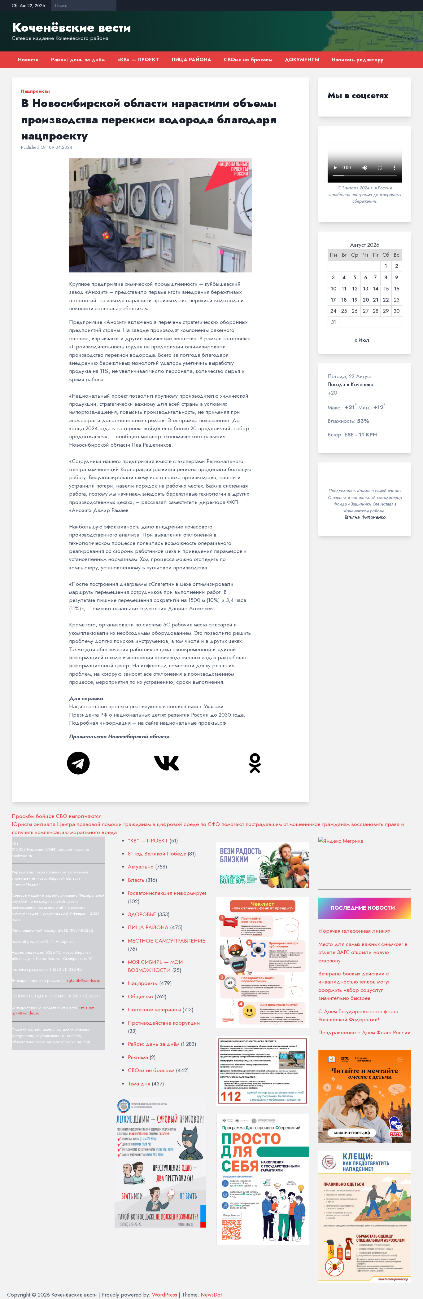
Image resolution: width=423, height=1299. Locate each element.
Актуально (141, 867)
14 (375, 289)
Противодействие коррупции (164, 1023)
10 (333, 289)
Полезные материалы (154, 1009)
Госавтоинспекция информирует (167, 893)
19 (355, 300)
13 (365, 289)
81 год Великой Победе (157, 854)
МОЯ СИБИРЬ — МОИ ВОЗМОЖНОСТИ (155, 966)
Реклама (138, 1057)
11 (344, 289)
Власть (136, 880)
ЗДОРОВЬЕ (142, 914)
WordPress (164, 1295)
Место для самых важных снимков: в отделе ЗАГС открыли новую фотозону (363, 952)
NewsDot (211, 1295)
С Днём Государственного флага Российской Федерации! (358, 1015)
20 (366, 300)
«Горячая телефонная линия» (354, 931)
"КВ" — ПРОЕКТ (148, 841)
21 (375, 300)
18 (344, 300)
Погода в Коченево (350, 385)
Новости (28, 59)
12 (355, 289)
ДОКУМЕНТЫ (302, 59)
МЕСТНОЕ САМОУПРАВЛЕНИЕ (166, 941)
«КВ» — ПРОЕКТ (138, 59)
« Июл (362, 340)
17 (333, 300)
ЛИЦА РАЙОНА (192, 59)
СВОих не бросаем (248, 59)
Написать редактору (357, 59)
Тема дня (139, 1084)
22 (386, 300)
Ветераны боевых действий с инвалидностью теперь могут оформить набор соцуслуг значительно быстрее (354, 986)
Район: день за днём (78, 59)
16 (396, 289)
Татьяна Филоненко (365, 517)
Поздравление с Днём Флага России (364, 1032)
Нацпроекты (35, 91)
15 (386, 289)
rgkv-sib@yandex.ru (83, 980)
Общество (140, 996)
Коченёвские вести (71, 27)
